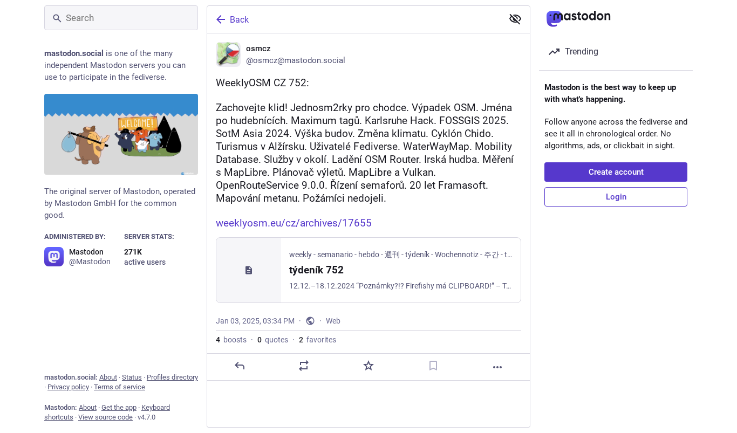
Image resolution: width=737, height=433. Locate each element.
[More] (497, 367)
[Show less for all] (515, 19)
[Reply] (239, 365)
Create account (616, 172)
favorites (317, 339)
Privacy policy (68, 387)
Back (239, 20)
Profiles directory (172, 377)
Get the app (119, 407)
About (108, 377)
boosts (231, 339)
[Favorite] (368, 365)
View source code (105, 417)
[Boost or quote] (303, 365)
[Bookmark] (433, 365)
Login (616, 197)
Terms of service (119, 387)
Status (132, 377)
